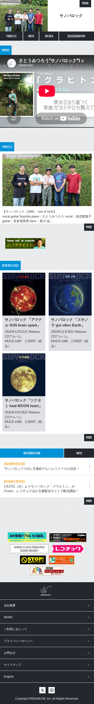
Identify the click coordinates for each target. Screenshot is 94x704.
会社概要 (9, 605)
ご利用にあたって (15, 629)
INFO (31, 36)
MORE (89, 227)
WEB (79, 453)
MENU (85, 3)
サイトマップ (12, 664)
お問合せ (9, 653)
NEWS (8, 617)
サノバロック (71, 16)
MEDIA (49, 36)
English (9, 676)
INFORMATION (31, 453)
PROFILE (11, 36)
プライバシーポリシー (18, 641)
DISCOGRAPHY (76, 36)
